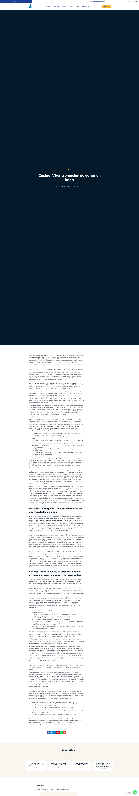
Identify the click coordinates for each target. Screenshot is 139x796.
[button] (48, 732)
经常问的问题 (85, 6)
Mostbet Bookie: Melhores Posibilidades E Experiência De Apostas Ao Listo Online (102, 765)
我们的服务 (56, 6)
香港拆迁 (48, 6)
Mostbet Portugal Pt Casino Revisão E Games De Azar (80, 764)
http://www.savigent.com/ (36, 646)
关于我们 (71, 6)
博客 (78, 6)
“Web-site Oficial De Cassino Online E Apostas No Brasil (58, 764)
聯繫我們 (64, 6)
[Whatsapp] (135, 792)
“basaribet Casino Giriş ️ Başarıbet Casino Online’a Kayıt (36, 764)
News (69, 169)
